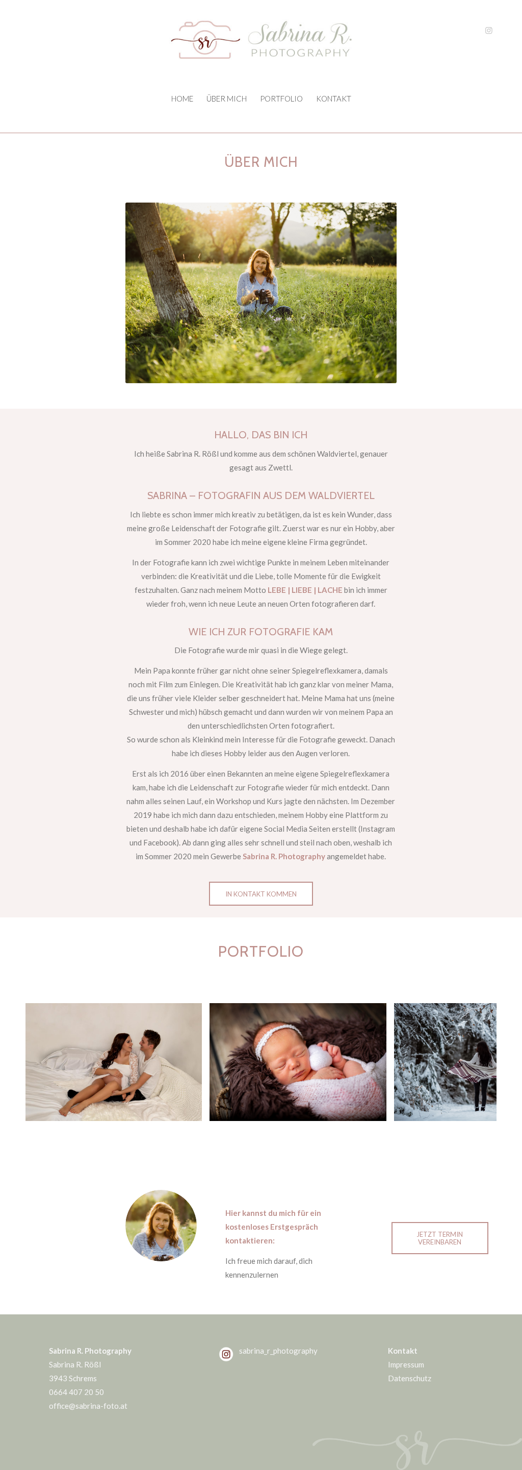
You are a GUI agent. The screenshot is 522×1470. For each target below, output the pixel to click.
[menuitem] (182, 98)
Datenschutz (409, 1378)
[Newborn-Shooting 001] (375, 1110)
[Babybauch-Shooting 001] (191, 1110)
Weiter (473, 1062)
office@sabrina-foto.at (88, 1405)
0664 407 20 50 (76, 1392)
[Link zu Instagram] (489, 30)
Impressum (406, 1364)
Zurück (48, 1062)
